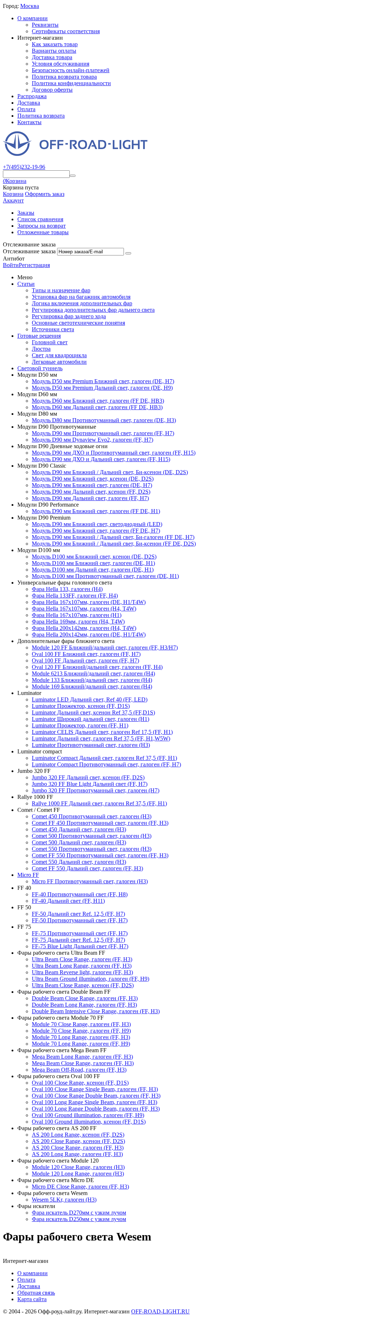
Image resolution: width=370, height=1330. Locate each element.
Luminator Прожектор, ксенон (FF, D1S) (81, 706)
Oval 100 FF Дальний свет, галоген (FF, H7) (85, 660)
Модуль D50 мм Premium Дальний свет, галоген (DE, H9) (102, 388)
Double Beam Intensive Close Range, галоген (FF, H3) (96, 1011)
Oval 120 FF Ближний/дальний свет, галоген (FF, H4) (97, 667)
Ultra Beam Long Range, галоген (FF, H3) (82, 966)
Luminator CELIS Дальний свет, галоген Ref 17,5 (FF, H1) (102, 732)
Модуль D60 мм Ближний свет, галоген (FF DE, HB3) (98, 401)
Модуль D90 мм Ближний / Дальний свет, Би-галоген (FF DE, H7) (113, 537)
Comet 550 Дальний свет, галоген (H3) (79, 862)
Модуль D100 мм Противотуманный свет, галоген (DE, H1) (105, 576)
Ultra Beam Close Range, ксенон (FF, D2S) (83, 985)
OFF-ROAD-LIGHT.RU (160, 1311)
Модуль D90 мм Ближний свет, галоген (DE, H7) (92, 485)
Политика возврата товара (64, 77)
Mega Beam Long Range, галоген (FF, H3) (82, 1057)
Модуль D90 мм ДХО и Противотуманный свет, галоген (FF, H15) (113, 453)
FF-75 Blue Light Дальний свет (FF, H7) (80, 946)
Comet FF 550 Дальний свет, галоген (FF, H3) (87, 868)
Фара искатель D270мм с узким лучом (79, 1212)
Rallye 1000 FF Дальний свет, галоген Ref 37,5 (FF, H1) (99, 803)
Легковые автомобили (59, 362)
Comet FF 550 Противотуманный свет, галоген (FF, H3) (100, 855)
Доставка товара (52, 57)
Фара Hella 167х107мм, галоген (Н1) (76, 615)
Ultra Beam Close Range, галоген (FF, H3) (82, 959)
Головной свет (50, 342)
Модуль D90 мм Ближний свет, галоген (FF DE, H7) (96, 531)
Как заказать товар (55, 44)
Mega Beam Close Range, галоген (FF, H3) (83, 1063)
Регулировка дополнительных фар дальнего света (93, 310)
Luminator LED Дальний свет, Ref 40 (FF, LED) (89, 699)
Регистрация (34, 265)
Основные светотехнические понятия (78, 323)
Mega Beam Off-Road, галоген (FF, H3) (79, 1070)
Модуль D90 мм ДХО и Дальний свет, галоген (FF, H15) (101, 459)
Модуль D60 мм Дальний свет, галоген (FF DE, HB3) (97, 407)
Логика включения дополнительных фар (82, 303)
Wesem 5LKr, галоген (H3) (64, 1199)
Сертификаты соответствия (66, 31)
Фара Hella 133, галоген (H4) (67, 589)
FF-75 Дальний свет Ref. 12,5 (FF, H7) (78, 940)
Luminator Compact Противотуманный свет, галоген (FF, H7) (106, 764)
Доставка (28, 103)
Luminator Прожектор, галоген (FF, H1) (80, 725)
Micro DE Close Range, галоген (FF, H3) (80, 1187)
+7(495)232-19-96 (24, 167)
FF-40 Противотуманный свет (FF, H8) (80, 894)
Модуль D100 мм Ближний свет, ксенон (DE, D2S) (94, 557)
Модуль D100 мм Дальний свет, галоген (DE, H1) (93, 569)
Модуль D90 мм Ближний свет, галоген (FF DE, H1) (96, 511)
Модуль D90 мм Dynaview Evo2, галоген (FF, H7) (92, 440)
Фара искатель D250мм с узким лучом (79, 1219)
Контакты (29, 122)
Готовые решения (39, 336)
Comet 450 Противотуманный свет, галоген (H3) (91, 816)
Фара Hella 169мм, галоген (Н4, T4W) (78, 621)
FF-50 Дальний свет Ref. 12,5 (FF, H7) (78, 914)
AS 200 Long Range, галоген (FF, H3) (77, 1154)
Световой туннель (40, 368)
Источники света (53, 329)
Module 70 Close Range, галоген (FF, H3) (81, 1024)
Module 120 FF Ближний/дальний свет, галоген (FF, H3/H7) (105, 647)
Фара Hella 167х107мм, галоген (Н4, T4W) (84, 608)
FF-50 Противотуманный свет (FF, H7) (80, 920)
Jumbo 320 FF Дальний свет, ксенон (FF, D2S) (88, 777)
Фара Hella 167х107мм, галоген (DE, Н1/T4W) (89, 602)
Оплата (26, 109)
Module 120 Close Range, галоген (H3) (78, 1167)
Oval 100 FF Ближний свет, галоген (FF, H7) (86, 654)
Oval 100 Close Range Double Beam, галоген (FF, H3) (96, 1096)
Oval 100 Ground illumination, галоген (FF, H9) (88, 1115)
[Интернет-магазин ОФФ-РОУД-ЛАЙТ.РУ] (75, 154)
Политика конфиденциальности (71, 83)
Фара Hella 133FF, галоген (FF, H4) (75, 595)
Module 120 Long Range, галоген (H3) (78, 1174)
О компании (32, 18)
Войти (11, 265)
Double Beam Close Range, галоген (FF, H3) (85, 998)
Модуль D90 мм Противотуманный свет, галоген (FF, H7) (103, 433)
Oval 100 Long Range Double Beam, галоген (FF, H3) (96, 1109)
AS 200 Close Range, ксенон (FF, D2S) (78, 1141)
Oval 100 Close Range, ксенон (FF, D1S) (80, 1083)
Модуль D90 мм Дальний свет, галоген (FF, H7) (90, 498)
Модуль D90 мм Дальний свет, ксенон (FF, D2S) (91, 492)
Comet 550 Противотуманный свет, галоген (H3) (91, 849)
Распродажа (32, 96)
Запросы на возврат (41, 226)
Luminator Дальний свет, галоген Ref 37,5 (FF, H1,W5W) (101, 738)
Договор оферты (52, 90)
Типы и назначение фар (61, 290)
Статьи (26, 284)
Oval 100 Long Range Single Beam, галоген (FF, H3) (94, 1102)
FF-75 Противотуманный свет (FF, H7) (80, 933)
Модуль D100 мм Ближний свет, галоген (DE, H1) (93, 563)
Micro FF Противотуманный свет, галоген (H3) (90, 881)
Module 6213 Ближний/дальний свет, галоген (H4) (93, 673)
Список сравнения (40, 219)
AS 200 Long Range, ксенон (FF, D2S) (78, 1135)
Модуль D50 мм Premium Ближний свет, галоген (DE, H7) (103, 381)
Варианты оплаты (54, 51)
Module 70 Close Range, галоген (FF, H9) (81, 1031)
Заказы (25, 213)
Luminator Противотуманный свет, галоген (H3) (91, 745)
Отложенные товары (43, 232)
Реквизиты (45, 25)
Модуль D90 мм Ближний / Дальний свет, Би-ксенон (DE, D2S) (110, 472)
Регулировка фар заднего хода (69, 316)
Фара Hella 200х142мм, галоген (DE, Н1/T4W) (89, 634)
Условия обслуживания (60, 64)
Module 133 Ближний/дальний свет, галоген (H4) (92, 680)
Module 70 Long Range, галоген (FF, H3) (81, 1037)
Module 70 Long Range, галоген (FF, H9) (81, 1044)
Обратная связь (36, 1293)
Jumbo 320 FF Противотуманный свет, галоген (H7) (95, 790)
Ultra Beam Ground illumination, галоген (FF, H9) (90, 979)
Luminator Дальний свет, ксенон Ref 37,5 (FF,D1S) (93, 712)
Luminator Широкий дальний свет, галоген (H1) (90, 719)
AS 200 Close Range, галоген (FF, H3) (78, 1148)
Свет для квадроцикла (59, 355)
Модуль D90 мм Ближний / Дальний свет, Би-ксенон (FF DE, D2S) (114, 544)
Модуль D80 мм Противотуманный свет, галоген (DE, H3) (104, 420)
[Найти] (73, 176)
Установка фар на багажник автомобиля (81, 297)
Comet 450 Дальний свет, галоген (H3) (79, 829)
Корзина (13, 194)
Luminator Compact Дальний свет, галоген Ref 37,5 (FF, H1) (104, 758)
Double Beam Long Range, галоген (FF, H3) (84, 1005)
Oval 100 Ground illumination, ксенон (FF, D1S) (89, 1122)
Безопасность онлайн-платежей (70, 70)
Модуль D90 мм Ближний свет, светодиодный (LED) (97, 524)
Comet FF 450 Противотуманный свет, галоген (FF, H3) (100, 823)
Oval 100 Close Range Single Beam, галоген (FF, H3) (95, 1089)
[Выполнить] (128, 253)
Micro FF (28, 875)
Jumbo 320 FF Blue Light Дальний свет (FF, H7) (89, 784)
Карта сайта (32, 1299)
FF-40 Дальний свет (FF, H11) (68, 901)
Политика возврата (41, 116)
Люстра (41, 349)
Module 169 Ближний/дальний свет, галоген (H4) (92, 686)
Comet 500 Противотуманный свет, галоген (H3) (91, 836)
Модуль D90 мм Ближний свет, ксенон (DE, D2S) (93, 479)
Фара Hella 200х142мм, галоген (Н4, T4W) (84, 628)
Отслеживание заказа (29, 251)
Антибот (14, 258)
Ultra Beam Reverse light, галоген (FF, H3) (82, 972)
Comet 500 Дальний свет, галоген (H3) (79, 842)
